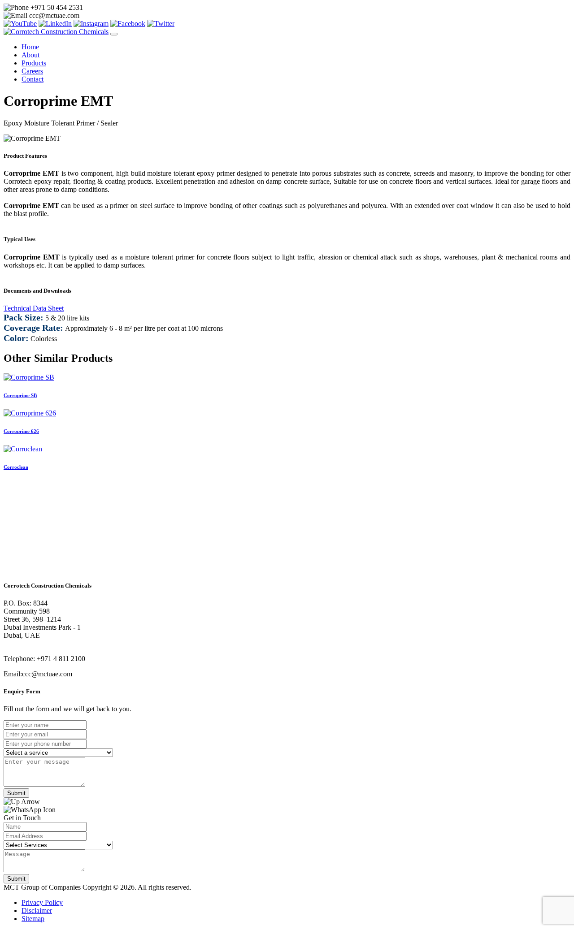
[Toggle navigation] (113, 34)
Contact (32, 79)
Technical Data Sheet (34, 308)
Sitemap (33, 918)
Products (34, 63)
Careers (32, 71)
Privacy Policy (42, 902)
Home (30, 47)
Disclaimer (37, 910)
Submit (16, 793)
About (30, 55)
